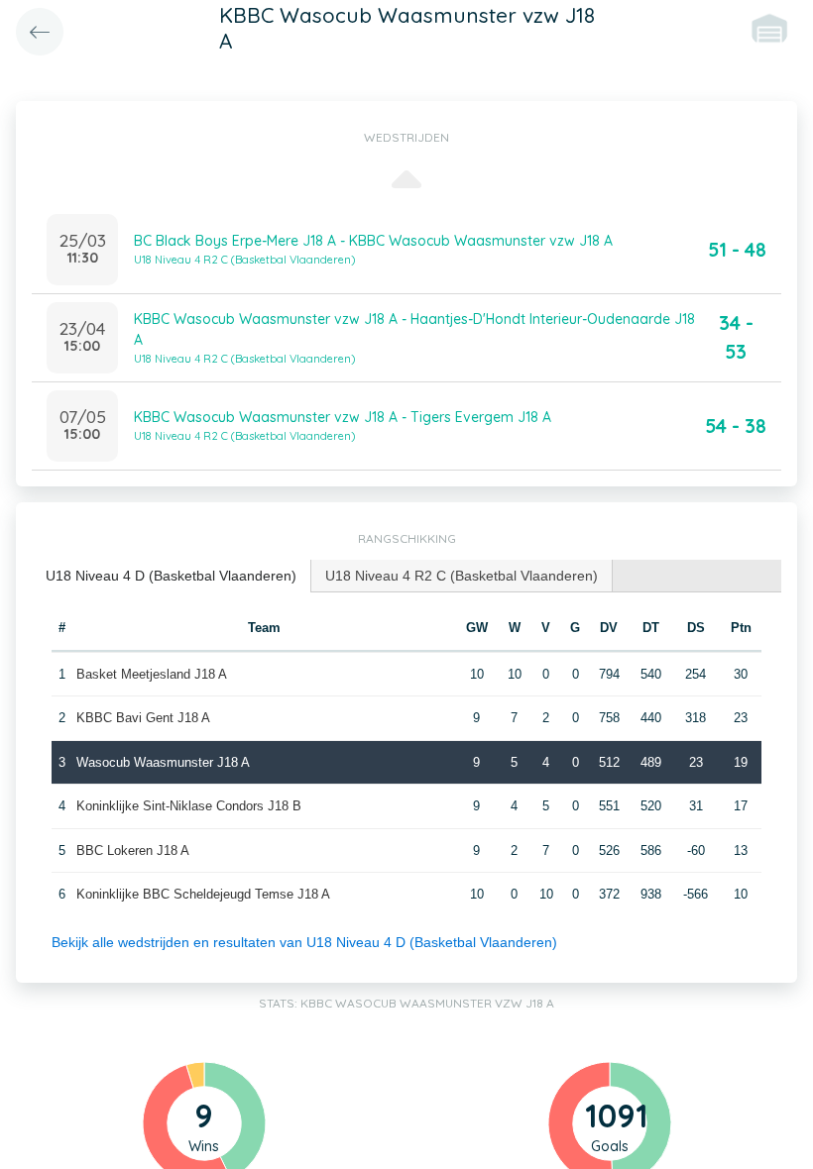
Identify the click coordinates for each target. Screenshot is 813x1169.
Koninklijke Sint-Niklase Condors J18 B (188, 805)
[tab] (171, 576)
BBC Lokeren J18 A (132, 850)
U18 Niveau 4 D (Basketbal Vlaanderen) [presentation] (171, 576)
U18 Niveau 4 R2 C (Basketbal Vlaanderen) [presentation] (461, 576)
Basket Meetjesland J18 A (151, 674)
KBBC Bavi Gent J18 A (143, 717)
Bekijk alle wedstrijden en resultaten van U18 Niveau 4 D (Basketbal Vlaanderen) (304, 942)
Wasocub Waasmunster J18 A (163, 762)
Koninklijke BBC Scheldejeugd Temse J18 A (203, 894)
